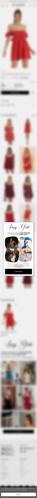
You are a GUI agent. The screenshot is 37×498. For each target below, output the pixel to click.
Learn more (18, 271)
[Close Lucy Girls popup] (32, 224)
